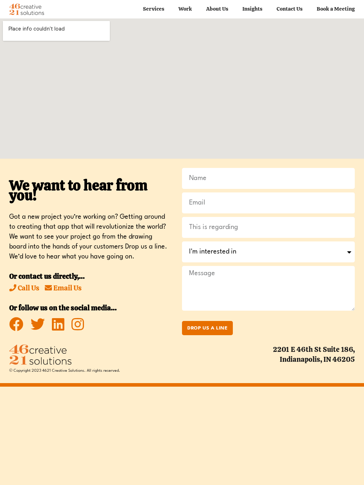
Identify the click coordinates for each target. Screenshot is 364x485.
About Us (217, 8)
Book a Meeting (336, 8)
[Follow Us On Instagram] (77, 324)
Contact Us (290, 8)
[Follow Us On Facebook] (16, 324)
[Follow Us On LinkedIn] (58, 324)
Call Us (27, 288)
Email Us (67, 288)
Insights (252, 8)
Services (153, 8)
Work (185, 8)
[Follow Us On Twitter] (38, 324)
